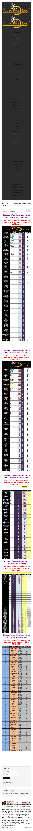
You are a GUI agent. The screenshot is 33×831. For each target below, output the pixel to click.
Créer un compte (7, 781)
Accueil (17, 31)
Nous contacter (17, 107)
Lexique (17, 125)
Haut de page (27, 827)
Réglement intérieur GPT (17, 102)
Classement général (17, 161)
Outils (17, 128)
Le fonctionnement (17, 84)
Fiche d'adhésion (17, 105)
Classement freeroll (17, 190)
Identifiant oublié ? (7, 782)
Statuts (17, 100)
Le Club (17, 47)
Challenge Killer (17, 164)
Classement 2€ (17, 184)
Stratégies (17, 126)
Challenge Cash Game (17, 187)
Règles (17, 123)
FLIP (17, 81)
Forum (16, 197)
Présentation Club (17, 62)
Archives (17, 166)
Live (17, 146)
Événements (17, 64)
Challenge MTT (17, 189)
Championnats (17, 131)
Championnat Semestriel (17, 163)
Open (17, 79)
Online (17, 169)
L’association (16, 32)
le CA (17, 99)
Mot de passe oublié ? (8, 784)
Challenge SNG (17, 192)
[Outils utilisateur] (28, 210)
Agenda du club (16, 195)
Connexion (6, 778)
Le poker (17, 108)
